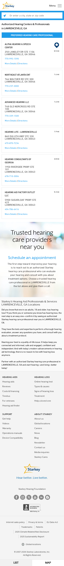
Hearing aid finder (11, 405)
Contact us (39, 447)
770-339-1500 (12, 115)
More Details (10, 63)
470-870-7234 (12, 143)
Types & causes (41, 386)
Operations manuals (12, 433)
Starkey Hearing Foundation (32, 489)
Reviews (6, 386)
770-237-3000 (12, 86)
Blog (36, 438)
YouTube (35, 497)
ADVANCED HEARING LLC (17, 102)
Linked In (41, 497)
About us (38, 418)
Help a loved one (42, 401)
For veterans (8, 401)
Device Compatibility (12, 438)
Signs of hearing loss (44, 391)
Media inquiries (41, 452)
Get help (6, 418)
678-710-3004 (12, 176)
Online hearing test (43, 381)
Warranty (6, 428)
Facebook (16, 497)
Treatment (39, 396)
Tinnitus (6, 396)
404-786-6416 (12, 209)
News (37, 433)
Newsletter (39, 442)
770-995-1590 (12, 58)
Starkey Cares (41, 457)
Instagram (22, 497)
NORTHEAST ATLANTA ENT (17, 74)
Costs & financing (10, 391)
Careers (38, 428)
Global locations (42, 423)
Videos (5, 423)
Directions (22, 63)
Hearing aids (8, 381)
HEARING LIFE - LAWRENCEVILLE (21, 131)
